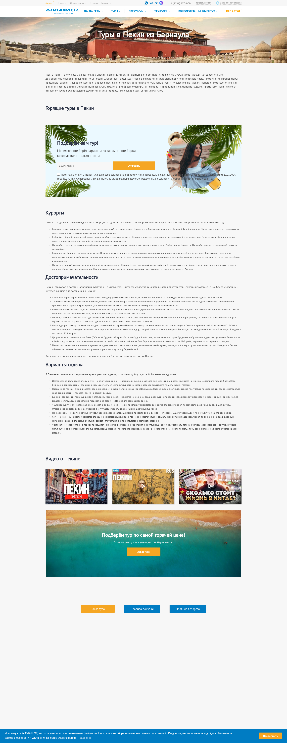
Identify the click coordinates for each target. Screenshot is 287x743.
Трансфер (160, 11)
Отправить (134, 165)
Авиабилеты (92, 11)
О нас (61, 2)
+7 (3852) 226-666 (180, 3)
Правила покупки (142, 609)
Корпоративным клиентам (196, 11)
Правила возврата (188, 609)
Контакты (106, 2)
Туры (114, 11)
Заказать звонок (203, 2)
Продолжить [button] (270, 736)
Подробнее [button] (85, 737)
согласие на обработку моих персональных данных (141, 174)
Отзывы (94, 2)
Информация (77, 2)
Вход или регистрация (230, 2)
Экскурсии (136, 11)
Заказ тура (143, 551)
